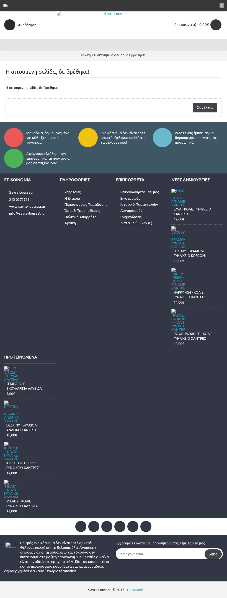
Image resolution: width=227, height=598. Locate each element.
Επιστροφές (130, 198)
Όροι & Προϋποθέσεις (82, 210)
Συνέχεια (205, 107)
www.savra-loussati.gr (27, 206)
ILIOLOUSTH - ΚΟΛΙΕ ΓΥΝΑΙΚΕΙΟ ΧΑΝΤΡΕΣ (22, 465)
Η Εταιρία (72, 198)
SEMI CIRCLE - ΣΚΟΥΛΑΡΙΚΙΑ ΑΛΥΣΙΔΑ (24, 386)
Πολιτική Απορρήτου (82, 217)
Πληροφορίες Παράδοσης (86, 204)
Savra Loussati (21, 192)
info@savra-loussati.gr (27, 213)
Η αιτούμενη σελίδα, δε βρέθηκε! (119, 55)
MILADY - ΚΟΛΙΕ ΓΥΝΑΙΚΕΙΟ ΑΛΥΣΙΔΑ (22, 503)
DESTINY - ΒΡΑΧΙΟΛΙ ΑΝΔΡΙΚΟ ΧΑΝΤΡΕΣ (22, 427)
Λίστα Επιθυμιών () (136, 223)
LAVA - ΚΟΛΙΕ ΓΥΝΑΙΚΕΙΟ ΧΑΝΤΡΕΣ (192, 211)
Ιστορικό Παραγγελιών (139, 204)
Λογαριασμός (131, 210)
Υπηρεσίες (73, 192)
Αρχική (86, 55)
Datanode (135, 590)
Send (213, 554)
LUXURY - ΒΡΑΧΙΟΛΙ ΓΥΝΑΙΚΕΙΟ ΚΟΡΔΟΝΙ (190, 253)
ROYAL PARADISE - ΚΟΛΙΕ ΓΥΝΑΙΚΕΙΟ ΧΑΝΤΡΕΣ (193, 336)
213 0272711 (19, 199)
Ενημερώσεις (130, 217)
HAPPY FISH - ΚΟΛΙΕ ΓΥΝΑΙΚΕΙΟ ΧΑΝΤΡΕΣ (190, 295)
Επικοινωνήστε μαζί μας (139, 192)
